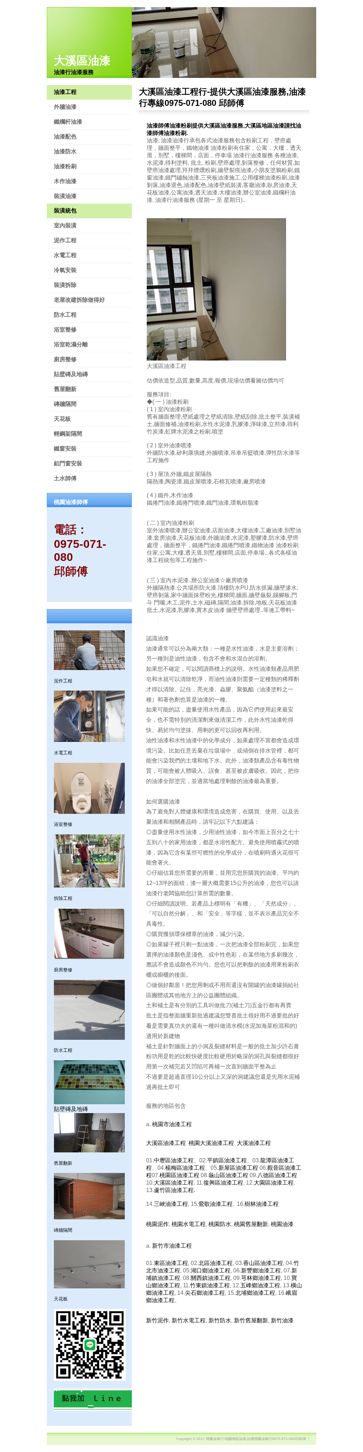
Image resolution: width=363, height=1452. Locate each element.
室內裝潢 (65, 225)
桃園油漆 (282, 1224)
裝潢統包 (65, 211)
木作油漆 (65, 181)
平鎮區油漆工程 (227, 1160)
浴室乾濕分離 (71, 344)
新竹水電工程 (189, 1320)
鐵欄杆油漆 (68, 122)
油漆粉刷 (65, 166)
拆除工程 (63, 898)
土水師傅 (65, 478)
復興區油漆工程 (223, 1183)
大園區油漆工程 (274, 1183)
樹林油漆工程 (262, 1204)
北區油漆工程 (216, 1263)
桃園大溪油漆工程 (211, 1143)
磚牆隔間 (65, 404)
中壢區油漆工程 (174, 1160)
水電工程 (65, 255)
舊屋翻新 (65, 389)
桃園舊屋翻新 (251, 1224)
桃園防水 (219, 1224)
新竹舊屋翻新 (251, 1320)
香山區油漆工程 (263, 1263)
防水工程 (65, 315)
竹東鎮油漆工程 (210, 1285)
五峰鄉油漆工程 (260, 1285)
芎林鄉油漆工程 (261, 1278)
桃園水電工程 (189, 1224)
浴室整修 (65, 330)
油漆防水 (65, 151)
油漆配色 (65, 137)
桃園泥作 (157, 1224)
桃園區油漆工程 (179, 1175)
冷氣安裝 (65, 270)
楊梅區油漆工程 (185, 1168)
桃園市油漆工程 (172, 1124)
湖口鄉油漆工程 (210, 1270)
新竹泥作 (157, 1320)
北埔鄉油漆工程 (255, 1293)
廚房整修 (65, 359)
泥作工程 (65, 240)
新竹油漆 (282, 1320)
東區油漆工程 (171, 1263)
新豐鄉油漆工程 (261, 1270)
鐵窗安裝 (65, 449)
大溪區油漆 (82, 60)
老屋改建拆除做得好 (79, 300)
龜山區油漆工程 (228, 1175)
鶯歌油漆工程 (216, 1204)
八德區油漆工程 (277, 1175)
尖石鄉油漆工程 (205, 1293)
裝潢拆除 (65, 285)
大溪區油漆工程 (166, 1143)
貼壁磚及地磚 (71, 374)
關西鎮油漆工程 (210, 1278)
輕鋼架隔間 (68, 434)
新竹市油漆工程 (172, 1246)
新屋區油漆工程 (238, 1168)
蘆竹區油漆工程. (174, 1190)
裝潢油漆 (65, 196)
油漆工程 (65, 92)
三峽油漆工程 (171, 1204)
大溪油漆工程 (254, 1143)
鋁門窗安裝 (68, 463)
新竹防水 (219, 1320)
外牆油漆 (65, 107)
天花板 (62, 419)
